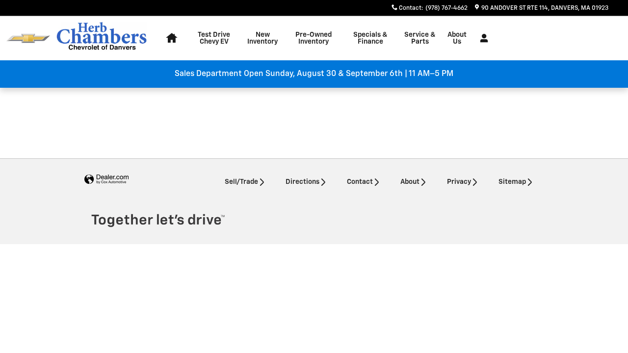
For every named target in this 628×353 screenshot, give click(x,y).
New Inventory (262, 38)
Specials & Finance (370, 38)
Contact (360, 181)
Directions (302, 181)
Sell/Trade (241, 181)
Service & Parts (420, 38)
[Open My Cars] (481, 38)
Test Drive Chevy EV (214, 38)
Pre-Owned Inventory (313, 38)
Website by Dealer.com (106, 180)
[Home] (28, 38)
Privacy (459, 181)
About (409, 181)
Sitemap (512, 181)
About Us (457, 38)
